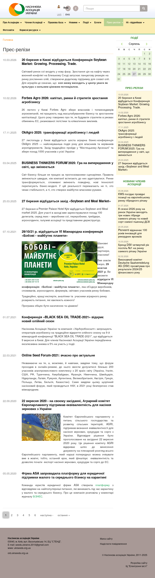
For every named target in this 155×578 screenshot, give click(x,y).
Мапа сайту (106, 538)
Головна (8, 39)
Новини (73, 22)
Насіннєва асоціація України (27, 9)
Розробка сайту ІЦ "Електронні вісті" (136, 564)
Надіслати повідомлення (113, 543)
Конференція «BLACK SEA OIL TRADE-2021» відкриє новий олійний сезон (63, 319)
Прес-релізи (113, 22)
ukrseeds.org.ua (22, 547)
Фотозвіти (8, 30)
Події (86, 22)
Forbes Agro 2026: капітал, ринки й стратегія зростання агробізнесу (65, 100)
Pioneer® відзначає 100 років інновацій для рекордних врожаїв (132, 233)
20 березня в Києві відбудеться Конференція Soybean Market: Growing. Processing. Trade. (64, 61)
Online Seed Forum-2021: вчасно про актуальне (58, 355)
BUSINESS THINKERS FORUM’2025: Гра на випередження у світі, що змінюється (67, 164)
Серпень (134, 44)
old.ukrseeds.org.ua (18, 553)
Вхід (66, 7)
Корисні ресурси (29, 30)
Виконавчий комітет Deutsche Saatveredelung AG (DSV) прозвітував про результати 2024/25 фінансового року (134, 265)
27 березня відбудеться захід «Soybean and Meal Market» (66, 201)
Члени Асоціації (33, 22)
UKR (59, 14)
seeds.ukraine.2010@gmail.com (32, 544)
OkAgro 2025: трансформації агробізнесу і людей (60, 132)
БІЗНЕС (37, 496)
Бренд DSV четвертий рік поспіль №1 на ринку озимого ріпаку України (133, 248)
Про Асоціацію (11, 22)
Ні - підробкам (134, 22)
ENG (67, 14)
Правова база (55, 22)
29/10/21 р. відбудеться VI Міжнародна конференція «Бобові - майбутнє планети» (62, 233)
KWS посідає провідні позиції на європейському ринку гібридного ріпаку (134, 197)
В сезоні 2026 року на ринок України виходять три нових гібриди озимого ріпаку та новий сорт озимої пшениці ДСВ (134, 215)
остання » (64, 515)
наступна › (46, 515)
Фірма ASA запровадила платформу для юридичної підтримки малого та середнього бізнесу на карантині (64, 475)
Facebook (75, 8)
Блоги (97, 22)
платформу (102, 485)
